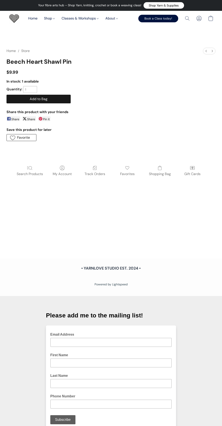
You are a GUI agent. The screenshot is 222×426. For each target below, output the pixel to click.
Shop (48, 18)
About (110, 18)
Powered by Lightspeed (111, 284)
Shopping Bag (160, 174)
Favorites (127, 174)
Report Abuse (111, 277)
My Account (62, 174)
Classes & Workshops (79, 18)
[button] (164, 5)
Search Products (30, 174)
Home (33, 18)
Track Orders (95, 174)
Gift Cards (192, 174)
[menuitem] (206, 51)
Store (25, 51)
